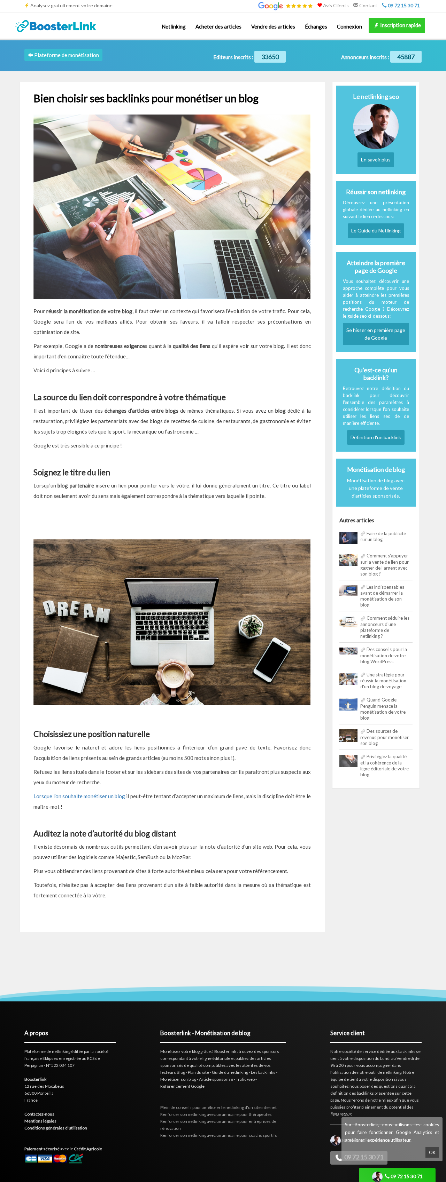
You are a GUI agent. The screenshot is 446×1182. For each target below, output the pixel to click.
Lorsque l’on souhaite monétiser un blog (79, 796)
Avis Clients (335, 5)
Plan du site (198, 1072)
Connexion (349, 26)
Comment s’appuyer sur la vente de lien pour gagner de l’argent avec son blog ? (384, 565)
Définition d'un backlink (376, 437)
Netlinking (174, 26)
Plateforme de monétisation (66, 55)
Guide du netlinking (230, 1072)
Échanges (316, 26)
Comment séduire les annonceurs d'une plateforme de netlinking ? (384, 627)
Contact (367, 5)
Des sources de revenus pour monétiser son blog (384, 737)
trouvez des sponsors (259, 1051)
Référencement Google (182, 1086)
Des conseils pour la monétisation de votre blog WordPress (383, 655)
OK (432, 1152)
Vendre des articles (273, 26)
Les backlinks (263, 1072)
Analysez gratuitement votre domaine (71, 5)
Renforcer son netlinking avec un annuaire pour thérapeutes (216, 1114)
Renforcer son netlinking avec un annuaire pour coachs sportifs (218, 1135)
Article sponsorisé (216, 1079)
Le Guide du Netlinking (376, 230)
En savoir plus (376, 159)
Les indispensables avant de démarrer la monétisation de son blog (382, 596)
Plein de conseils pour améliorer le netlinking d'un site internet (218, 1107)
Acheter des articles (218, 26)
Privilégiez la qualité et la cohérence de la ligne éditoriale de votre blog (384, 765)
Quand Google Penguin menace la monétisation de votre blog (383, 709)
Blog (181, 1072)
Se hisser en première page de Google (375, 334)
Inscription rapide (400, 25)
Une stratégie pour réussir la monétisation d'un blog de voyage (383, 681)
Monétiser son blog (178, 1079)
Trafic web (245, 1079)
